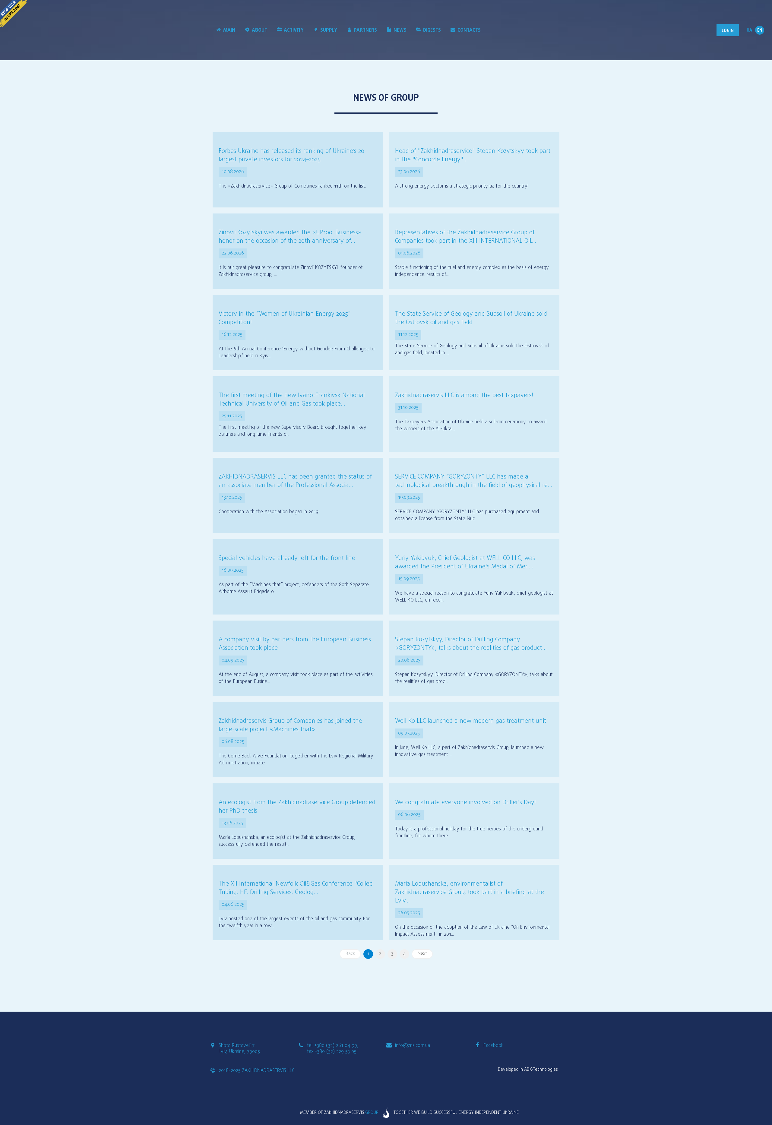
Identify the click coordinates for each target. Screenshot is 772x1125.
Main (229, 30)
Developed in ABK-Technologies (528, 1070)
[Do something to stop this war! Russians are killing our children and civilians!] (13, 13)
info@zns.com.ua (412, 1045)
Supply (328, 30)
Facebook (493, 1045)
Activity (294, 30)
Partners (365, 30)
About (259, 30)
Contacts (469, 30)
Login (728, 31)
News (400, 30)
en (759, 30)
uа (749, 30)
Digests (432, 30)
